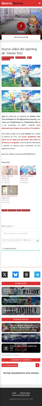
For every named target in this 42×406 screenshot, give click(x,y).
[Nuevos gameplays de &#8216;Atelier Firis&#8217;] (10, 190)
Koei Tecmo (25, 210)
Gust (18, 210)
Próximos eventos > (21, 319)
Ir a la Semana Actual (10, 365)
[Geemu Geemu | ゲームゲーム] (12, 3)
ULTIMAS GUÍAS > (21, 283)
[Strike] (11, 240)
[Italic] (6, 240)
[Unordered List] (16, 240)
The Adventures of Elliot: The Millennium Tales (16, 290)
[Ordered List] (14, 240)
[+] (29, 240)
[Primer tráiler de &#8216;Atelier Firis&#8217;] (10, 170)
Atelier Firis (12, 210)
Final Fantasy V (9, 310)
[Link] (24, 240)
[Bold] (3, 240)
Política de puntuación (21, 395)
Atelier (4, 210)
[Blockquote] (19, 240)
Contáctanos (25, 393)
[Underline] (9, 240)
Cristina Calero (8, 57)
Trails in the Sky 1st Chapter (15, 300)
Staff (14, 393)
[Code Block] (21, 240)
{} (27, 240)
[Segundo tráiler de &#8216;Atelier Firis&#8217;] (28, 170)
